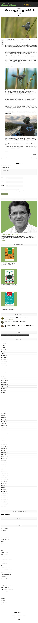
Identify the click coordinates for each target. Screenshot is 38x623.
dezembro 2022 (3, 427)
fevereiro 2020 (3, 493)
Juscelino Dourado (7, 567)
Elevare (2, 550)
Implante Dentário (3, 600)
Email (2, 181)
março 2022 (3, 444)
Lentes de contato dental (4, 552)
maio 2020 (3, 487)
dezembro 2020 (4, 473)
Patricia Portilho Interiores (4, 530)
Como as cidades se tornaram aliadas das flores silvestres (15, 321)
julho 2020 (3, 483)
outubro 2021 (3, 454)
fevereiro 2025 (3, 376)
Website (2, 185)
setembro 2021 (3, 456)
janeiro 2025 (3, 378)
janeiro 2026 (3, 355)
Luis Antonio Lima (5, 528)
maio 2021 (2, 464)
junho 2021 (3, 462)
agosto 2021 (3, 458)
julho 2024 (3, 390)
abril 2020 (3, 489)
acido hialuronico (8, 578)
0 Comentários (11, 319)
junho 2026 (3, 345)
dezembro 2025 (3, 357)
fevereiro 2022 (3, 446)
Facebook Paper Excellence (4, 554)
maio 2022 (3, 440)
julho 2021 (3, 460)
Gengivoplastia (3, 598)
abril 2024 (3, 396)
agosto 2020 (3, 481)
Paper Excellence (6, 537)
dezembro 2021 (3, 450)
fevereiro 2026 (3, 353)
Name (2, 177)
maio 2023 (3, 417)
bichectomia (7, 576)
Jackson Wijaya (4, 596)
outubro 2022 (3, 431)
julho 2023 (3, 413)
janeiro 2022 (3, 448)
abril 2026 (3, 349)
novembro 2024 (3, 382)
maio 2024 (3, 394)
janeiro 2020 (3, 495)
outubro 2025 (3, 361)
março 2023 (3, 421)
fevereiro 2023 (3, 423)
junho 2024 (3, 392)
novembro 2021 (3, 452)
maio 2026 (3, 347)
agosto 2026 (3, 341)
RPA (6, 591)
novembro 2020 (3, 475)
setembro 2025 (3, 363)
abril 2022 (3, 442)
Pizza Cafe (2, 541)
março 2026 (3, 351)
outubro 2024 (3, 384)
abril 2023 (3, 419)
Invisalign (2, 561)
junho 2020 (3, 485)
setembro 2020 (3, 479)
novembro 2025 (3, 359)
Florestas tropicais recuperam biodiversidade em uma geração (16, 317)
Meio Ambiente (19, 13)
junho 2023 (3, 415)
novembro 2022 (3, 429)
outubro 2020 (3, 477)
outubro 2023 (3, 407)
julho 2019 (3, 506)
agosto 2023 (3, 411)
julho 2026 (3, 343)
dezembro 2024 (4, 380)
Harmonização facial (4, 563)
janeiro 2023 (3, 425)
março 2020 (3, 491)
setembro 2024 (3, 386)
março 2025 (3, 374)
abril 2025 (2, 372)
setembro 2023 (3, 409)
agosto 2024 (3, 388)
